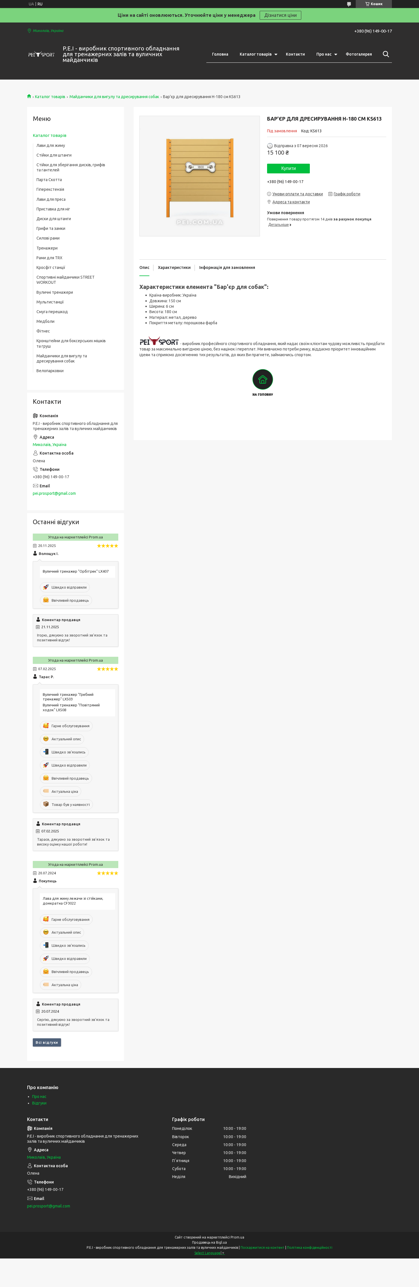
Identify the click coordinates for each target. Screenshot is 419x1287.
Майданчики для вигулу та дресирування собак (114, 96)
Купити (288, 168)
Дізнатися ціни (280, 15)
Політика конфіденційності (309, 1247)
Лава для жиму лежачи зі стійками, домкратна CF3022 (73, 900)
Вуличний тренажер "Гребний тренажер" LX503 (68, 696)
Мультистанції (50, 302)
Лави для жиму (50, 145)
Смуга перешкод (52, 311)
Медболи (45, 321)
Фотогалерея (359, 54)
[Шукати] (385, 54)
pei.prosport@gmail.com (54, 493)
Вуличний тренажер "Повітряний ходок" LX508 (71, 707)
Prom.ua (237, 1237)
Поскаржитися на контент (262, 1247)
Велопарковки (50, 370)
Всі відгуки (47, 1042)
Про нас (323, 54)
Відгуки (39, 1103)
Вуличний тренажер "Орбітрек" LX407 (76, 571)
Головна (220, 54)
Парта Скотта (49, 179)
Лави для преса (51, 199)
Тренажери (47, 248)
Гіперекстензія (50, 189)
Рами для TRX (49, 258)
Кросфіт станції (50, 267)
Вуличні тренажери (54, 292)
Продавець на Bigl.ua (209, 1242)
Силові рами (48, 238)
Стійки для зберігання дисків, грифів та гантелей (70, 167)
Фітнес (43, 331)
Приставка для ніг (53, 209)
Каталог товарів (256, 54)
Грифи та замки (50, 228)
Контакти (295, 54)
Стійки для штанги (54, 155)
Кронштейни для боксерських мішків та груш (71, 343)
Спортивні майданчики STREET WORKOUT (65, 280)
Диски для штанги (53, 218)
